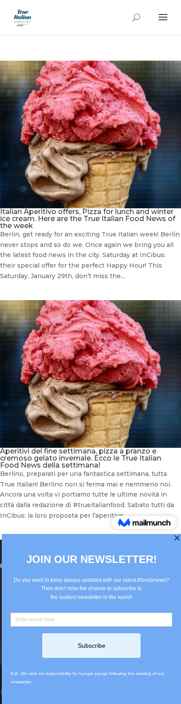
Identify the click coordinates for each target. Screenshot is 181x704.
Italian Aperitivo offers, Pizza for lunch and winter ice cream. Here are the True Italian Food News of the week (87, 218)
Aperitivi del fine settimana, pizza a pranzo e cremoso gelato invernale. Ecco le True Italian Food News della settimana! (80, 458)
